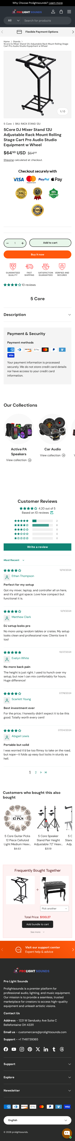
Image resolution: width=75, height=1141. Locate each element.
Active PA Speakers (19, 451)
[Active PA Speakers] (19, 429)
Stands (16, 41)
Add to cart (50, 242)
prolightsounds (20, 1132)
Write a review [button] (37, 547)
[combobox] (37, 20)
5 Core (8, 123)
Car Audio (52, 449)
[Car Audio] (53, 429)
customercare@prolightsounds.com (42, 1032)
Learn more (56, 3)
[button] (61, 12)
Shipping (9, 160)
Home (7, 41)
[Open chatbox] (67, 1133)
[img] (12, 570)
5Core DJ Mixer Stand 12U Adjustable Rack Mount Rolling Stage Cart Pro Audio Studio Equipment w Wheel (36, 45)
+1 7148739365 (28, 1039)
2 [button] (36, 772)
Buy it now (37, 254)
